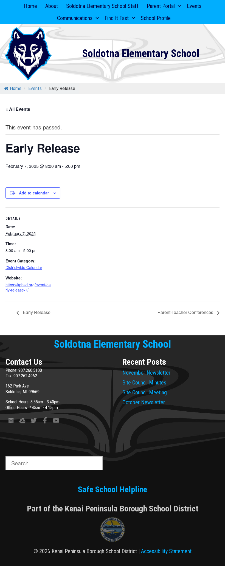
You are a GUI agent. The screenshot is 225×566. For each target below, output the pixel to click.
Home (30, 6)
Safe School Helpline (112, 489)
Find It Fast (117, 18)
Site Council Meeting (144, 392)
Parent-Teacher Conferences (186, 312)
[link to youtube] (56, 421)
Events (194, 6)
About (51, 6)
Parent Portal (161, 6)
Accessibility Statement (166, 551)
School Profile (156, 18)
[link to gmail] (11, 421)
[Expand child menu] (179, 6)
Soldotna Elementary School (140, 53)
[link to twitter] (33, 421)
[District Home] (112, 530)
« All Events (17, 109)
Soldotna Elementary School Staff (102, 6)
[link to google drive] (22, 421)
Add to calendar (34, 193)
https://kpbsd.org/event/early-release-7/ (28, 287)
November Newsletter (146, 372)
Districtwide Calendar (23, 267)
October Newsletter (143, 402)
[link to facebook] (44, 421)
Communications (74, 18)
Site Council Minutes (144, 382)
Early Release (36, 312)
